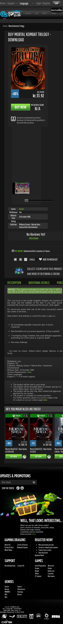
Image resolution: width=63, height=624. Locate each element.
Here (29, 372)
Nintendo (44, 13)
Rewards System (22, 547)
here (34, 534)
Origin (50, 568)
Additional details (39, 283)
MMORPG (7, 592)
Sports (19, 586)
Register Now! (39, 555)
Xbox (37, 13)
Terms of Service (22, 544)
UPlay (37, 573)
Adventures (21, 589)
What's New (8, 550)
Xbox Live (51, 565)
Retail (37, 571)
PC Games (38, 576)
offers (4, 18)
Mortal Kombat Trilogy (16, 25)
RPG (6, 594)
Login (38, 3)
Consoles (50, 573)
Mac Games (51, 576)
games (4, 13)
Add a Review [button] (33, 238)
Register (46, 3)
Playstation (28, 13)
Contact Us (20, 565)
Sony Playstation (40, 565)
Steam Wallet (17, 13)
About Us (7, 544)
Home (2, 3)
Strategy (20, 592)
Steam (37, 568)
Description (14, 283)
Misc (6, 597)
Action (21, 209)
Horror (19, 594)
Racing (7, 589)
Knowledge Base (10, 565)
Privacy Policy (9, 547)
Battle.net (51, 571)
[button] (12, 3)
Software (54, 13)
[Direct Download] (13, 118)
